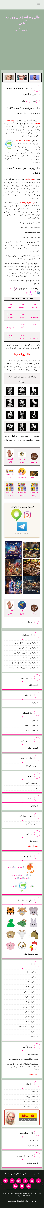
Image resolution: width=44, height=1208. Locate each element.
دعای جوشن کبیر (32, 783)
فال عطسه (34, 1140)
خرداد (11, 289)
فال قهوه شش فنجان (30, 730)
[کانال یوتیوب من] (22, 1186)
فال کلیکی (34, 806)
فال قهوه (35, 720)
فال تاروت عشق (32, 1021)
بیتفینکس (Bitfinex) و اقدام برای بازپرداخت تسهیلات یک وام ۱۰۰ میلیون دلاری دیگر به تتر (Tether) (23, 1066)
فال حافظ (34, 1091)
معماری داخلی (33, 1054)
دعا (37, 788)
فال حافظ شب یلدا (31, 1101)
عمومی (25, 622)
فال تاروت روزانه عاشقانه (28, 1026)
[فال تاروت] (31, 550)
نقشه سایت (12, 1201)
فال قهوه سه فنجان (31, 725)
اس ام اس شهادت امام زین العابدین (25, 662)
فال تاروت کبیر (32, 977)
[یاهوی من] (38, 1180)
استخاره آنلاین (33, 685)
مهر (26, 292)
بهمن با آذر (10, 327)
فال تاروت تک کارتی (30, 987)
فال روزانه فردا (32, 1163)
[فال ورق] (13, 585)
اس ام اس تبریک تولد (30, 657)
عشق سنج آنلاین (32, 823)
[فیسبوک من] (25, 1180)
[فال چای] (31, 585)
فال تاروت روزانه (31, 972)
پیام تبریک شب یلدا (31, 1106)
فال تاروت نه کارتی (30, 1011)
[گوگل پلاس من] (28, 1186)
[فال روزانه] (13, 550)
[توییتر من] (5, 1180)
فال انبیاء (35, 703)
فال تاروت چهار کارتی (30, 997)
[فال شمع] (13, 567)
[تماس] (12, 1180)
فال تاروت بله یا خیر (30, 1031)
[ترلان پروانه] (22, 77)
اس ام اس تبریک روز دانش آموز (26, 652)
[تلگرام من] (31, 1180)
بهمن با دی (34, 338)
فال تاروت (34, 1036)
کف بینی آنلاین (33, 748)
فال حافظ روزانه (9, 475)
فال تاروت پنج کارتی (30, 1001)
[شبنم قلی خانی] (9, 77)
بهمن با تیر (34, 317)
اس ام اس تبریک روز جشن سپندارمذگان (23, 667)
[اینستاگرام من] (18, 1180)
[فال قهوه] (31, 567)
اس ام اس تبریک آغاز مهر (28, 648)
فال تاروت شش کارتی (29, 1006)
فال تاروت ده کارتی (30, 1016)
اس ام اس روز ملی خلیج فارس (26, 643)
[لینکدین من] (15, 1186)
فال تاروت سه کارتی (30, 992)
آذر (35, 292)
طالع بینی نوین (33, 1145)
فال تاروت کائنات (31, 982)
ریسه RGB (34, 841)
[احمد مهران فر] (34, 77)
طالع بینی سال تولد (31, 954)
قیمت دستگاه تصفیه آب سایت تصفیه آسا (23, 1059)
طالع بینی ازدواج (22, 460)
